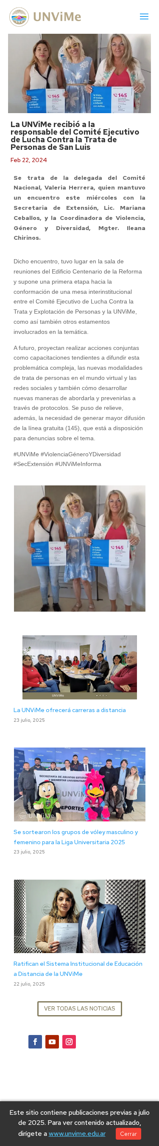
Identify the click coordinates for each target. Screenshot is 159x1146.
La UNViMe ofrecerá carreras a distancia (70, 710)
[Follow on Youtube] (52, 1041)
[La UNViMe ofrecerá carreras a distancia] (79, 694)
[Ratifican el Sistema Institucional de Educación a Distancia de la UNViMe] (79, 948)
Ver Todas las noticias (79, 1008)
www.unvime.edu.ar (77, 1133)
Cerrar (128, 1134)
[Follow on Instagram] (69, 1041)
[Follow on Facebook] (35, 1041)
